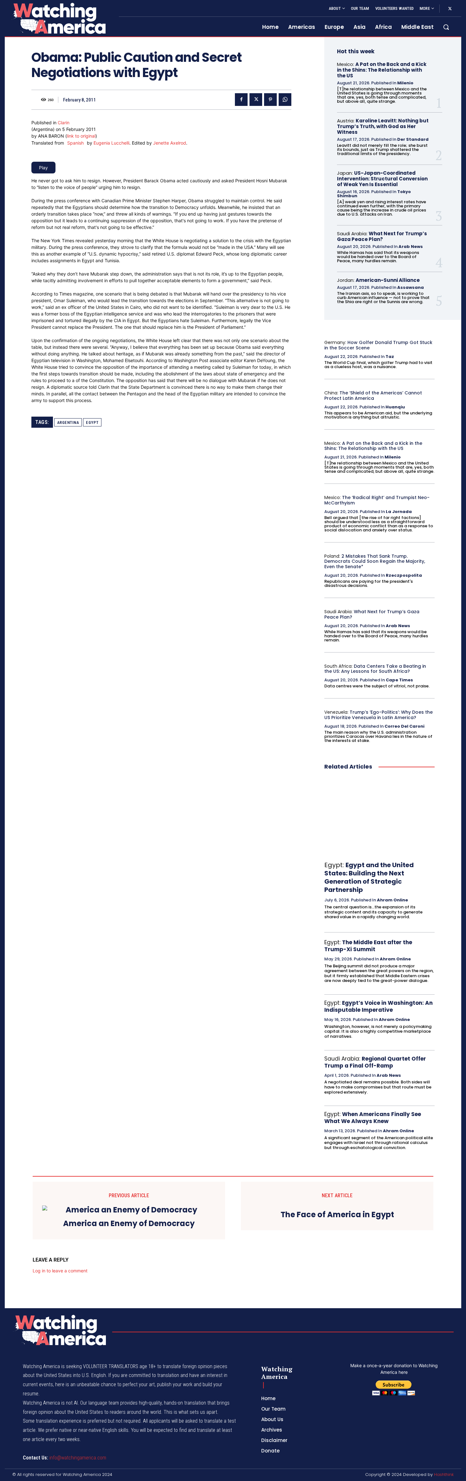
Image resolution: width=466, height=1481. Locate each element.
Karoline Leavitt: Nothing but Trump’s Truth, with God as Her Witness (383, 126)
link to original (81, 136)
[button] (446, 27)
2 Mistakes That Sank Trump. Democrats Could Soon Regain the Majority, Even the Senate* (374, 561)
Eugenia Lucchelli (111, 143)
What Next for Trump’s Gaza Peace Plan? (382, 236)
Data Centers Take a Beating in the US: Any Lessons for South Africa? (375, 669)
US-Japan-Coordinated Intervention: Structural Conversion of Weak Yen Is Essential (382, 179)
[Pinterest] (270, 99)
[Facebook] (241, 99)
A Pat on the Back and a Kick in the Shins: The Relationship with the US (381, 70)
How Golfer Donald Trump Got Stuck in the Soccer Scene (378, 345)
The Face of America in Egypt (337, 1214)
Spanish (75, 143)
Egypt (92, 422)
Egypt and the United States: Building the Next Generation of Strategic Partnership (369, 877)
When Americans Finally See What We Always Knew (372, 1117)
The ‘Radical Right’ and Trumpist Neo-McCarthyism (377, 500)
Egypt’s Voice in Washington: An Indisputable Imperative (378, 1006)
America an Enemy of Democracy (129, 1223)
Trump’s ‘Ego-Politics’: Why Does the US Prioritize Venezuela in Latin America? (378, 715)
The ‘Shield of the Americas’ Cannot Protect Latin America (373, 395)
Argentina (68, 422)
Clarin (63, 122)
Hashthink (444, 1474)
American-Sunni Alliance (388, 280)
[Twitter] (450, 9)
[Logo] (58, 18)
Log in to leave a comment (60, 1270)
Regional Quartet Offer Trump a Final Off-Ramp (375, 1062)
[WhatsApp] (285, 99)
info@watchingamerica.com (77, 1458)
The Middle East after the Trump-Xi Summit (368, 946)
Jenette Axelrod (169, 143)
